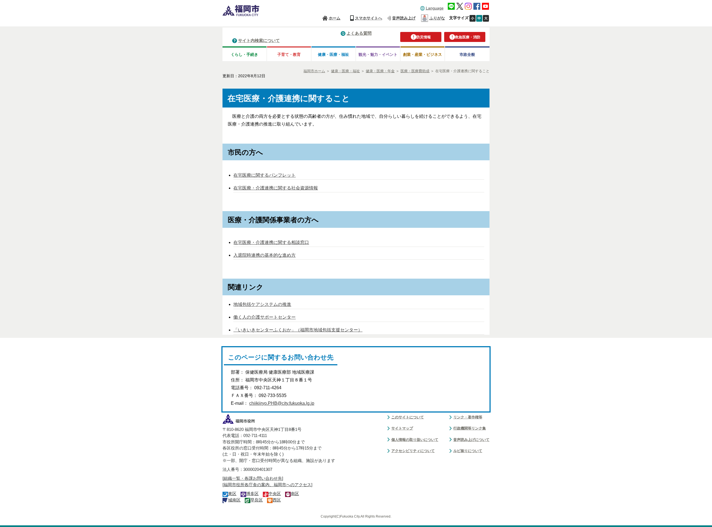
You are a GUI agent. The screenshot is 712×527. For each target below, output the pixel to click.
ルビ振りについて (467, 451)
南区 (295, 493)
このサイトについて (407, 417)
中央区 (274, 493)
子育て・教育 (289, 54)
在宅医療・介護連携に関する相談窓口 (271, 242)
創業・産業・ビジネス (422, 54)
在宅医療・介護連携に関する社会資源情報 (275, 188)
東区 (232, 493)
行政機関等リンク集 (469, 428)
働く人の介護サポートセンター (264, 317)
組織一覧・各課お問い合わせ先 (253, 478)
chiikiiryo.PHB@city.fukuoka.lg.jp (281, 403)
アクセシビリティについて (413, 451)
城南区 (234, 500)
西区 (277, 500)
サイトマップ (402, 428)
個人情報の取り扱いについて (414, 440)
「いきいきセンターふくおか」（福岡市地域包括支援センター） (297, 330)
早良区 (256, 500)
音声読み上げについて (471, 440)
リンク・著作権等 (467, 417)
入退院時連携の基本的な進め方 (264, 255)
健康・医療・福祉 (333, 54)
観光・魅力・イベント (378, 54)
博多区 (252, 493)
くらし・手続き (244, 54)
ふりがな (437, 18)
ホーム (334, 18)
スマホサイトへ (368, 18)
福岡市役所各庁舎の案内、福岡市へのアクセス (267, 485)
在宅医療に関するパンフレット (264, 175)
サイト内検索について (259, 40)
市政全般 (467, 54)
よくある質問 (359, 33)
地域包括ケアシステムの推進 (262, 304)
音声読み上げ (404, 18)
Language (435, 8)
